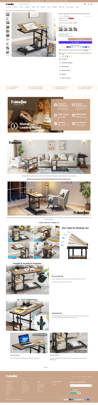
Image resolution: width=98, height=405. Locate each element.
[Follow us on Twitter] (77, 376)
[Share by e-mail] (71, 56)
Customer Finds (9, 385)
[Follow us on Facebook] (74, 376)
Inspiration (8, 392)
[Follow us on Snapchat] (91, 376)
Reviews (7, 394)
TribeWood (55, 384)
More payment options (75, 45)
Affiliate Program (41, 387)
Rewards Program (41, 384)
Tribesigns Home (9, 384)
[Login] (88, 4)
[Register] (91, 385)
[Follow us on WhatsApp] (72, 376)
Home (7, 10)
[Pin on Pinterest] (67, 56)
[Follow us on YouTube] (84, 376)
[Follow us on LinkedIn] (89, 376)
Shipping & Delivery (25, 385)
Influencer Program (41, 385)
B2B (38, 389)
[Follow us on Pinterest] (82, 376)
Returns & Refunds (25, 387)
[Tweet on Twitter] (69, 56)
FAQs (23, 392)
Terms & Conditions (25, 389)
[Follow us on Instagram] (79, 376)
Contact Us (24, 384)
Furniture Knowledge (10, 389)
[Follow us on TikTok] (86, 376)
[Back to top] (93, 397)
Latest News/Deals (9, 387)
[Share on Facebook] (65, 56)
